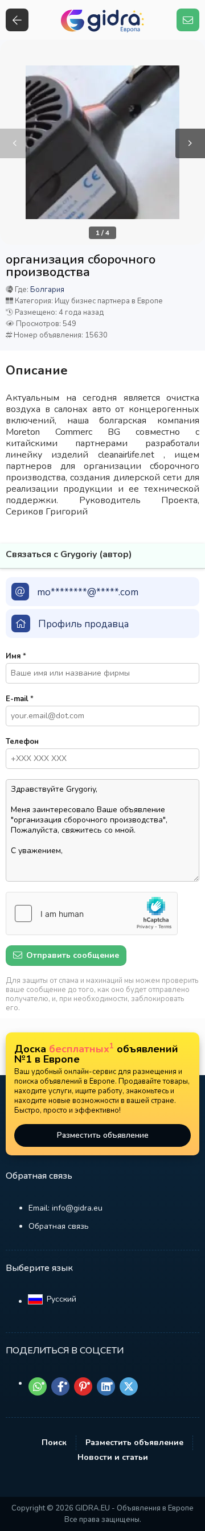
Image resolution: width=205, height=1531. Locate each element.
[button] (190, 143)
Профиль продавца (83, 624)
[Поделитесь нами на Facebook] (60, 1386)
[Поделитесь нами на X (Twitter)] (129, 1386)
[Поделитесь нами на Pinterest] (83, 1386)
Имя (16, 656)
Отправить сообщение (71, 955)
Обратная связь (58, 1226)
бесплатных (81, 1049)
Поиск (54, 1442)
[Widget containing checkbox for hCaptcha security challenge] (92, 913)
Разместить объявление (103, 1135)
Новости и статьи (112, 1457)
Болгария (47, 290)
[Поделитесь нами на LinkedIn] (106, 1386)
